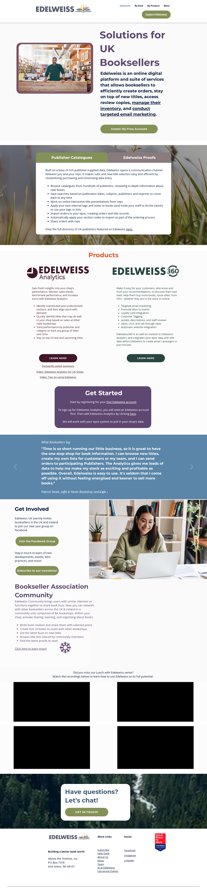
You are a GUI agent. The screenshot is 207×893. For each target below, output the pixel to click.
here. (129, 229)
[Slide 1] (99, 492)
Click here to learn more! (31, 649)
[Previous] (15, 467)
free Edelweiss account (121, 402)
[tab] (72, 157)
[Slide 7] (107, 492)
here (133, 414)
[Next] (191, 467)
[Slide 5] (102, 492)
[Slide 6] (104, 492)
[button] (139, 6)
